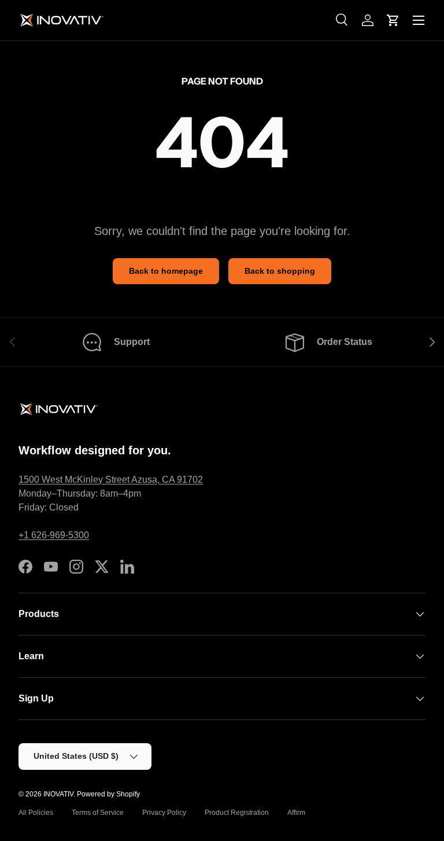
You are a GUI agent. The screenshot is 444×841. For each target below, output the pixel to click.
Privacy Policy (164, 813)
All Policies (35, 813)
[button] (393, 20)
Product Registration (237, 813)
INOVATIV (58, 794)
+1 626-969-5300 (53, 535)
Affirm (296, 813)
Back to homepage (166, 271)
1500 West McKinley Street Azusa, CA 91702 (110, 479)
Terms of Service (98, 813)
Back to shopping (280, 271)
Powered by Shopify (108, 794)
